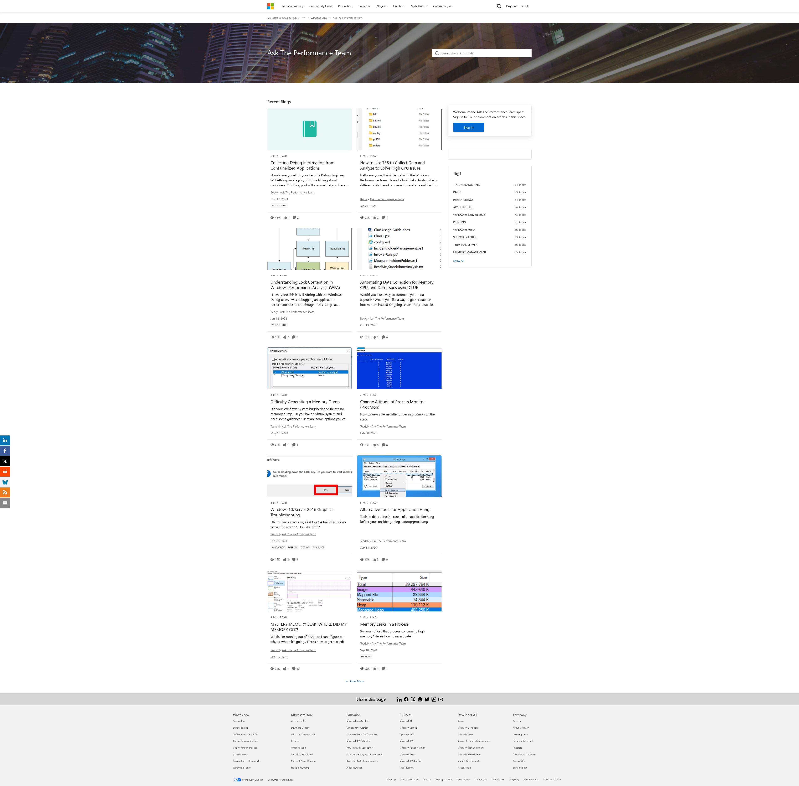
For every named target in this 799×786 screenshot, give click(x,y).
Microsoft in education (357, 721)
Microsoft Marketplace (469, 754)
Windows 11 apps (242, 767)
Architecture (463, 207)
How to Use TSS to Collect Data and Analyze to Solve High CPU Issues (392, 165)
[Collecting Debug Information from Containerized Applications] (309, 129)
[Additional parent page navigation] (303, 18)
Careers (517, 721)
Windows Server (319, 17)
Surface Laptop (240, 727)
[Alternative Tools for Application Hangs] (399, 476)
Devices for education (357, 727)
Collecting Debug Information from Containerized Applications (302, 165)
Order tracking (298, 747)
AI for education (354, 767)
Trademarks (480, 779)
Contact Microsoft (410, 779)
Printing (459, 222)
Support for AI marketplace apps (474, 741)
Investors (517, 747)
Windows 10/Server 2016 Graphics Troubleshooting (301, 512)
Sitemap (391, 779)
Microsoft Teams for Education (361, 734)
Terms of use (463, 779)
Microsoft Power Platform (412, 747)
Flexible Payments (300, 767)
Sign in (469, 127)
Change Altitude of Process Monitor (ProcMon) (392, 404)
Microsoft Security (409, 727)
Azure (460, 721)
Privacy (427, 779)
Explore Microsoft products (246, 760)
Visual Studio (464, 767)
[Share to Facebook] (406, 699)
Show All (458, 261)
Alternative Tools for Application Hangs (395, 509)
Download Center (300, 727)
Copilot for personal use (245, 747)
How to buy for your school (359, 747)
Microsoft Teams (408, 754)
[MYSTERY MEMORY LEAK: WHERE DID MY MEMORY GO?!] (309, 590)
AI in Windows (240, 754)
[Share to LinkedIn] (399, 699)
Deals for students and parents (362, 760)
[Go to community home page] (270, 6)
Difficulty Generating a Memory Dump (305, 401)
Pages (457, 192)
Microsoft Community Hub (282, 17)
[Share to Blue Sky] (427, 699)
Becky (274, 192)
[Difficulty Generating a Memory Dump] (309, 368)
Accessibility (519, 760)
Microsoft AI (406, 721)
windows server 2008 (469, 215)
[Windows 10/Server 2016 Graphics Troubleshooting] (309, 476)
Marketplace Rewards (469, 760)
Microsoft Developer (468, 727)
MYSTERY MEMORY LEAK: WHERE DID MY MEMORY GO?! (308, 626)
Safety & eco (497, 779)
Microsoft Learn (465, 734)
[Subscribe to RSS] (434, 699)
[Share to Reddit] (420, 699)
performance (463, 200)
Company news (520, 734)
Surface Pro (238, 721)
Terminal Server (465, 245)
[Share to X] (413, 699)
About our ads (531, 779)
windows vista (464, 230)
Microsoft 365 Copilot (410, 760)
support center (464, 237)
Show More (356, 681)
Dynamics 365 (407, 734)
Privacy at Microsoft (523, 741)
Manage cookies (444, 779)
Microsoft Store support (303, 734)
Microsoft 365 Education (358, 741)
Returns (295, 741)
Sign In (525, 6)
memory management (469, 252)
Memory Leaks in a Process (384, 624)
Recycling (514, 779)
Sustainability (520, 767)
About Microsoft (521, 727)
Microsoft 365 (406, 741)
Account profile (298, 721)
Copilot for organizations (245, 741)
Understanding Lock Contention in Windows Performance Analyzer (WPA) (305, 284)
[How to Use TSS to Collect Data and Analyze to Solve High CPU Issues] (399, 129)
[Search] (499, 6)
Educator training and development (364, 754)
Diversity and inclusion (524, 754)
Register (511, 6)
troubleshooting (466, 185)
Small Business (407, 767)
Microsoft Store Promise (303, 760)
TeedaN (275, 426)
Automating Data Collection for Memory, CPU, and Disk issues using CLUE (397, 284)
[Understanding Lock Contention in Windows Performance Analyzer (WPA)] (309, 249)
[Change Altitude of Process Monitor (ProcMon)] (399, 368)
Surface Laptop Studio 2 (245, 734)
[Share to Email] (440, 699)
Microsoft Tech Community (471, 747)
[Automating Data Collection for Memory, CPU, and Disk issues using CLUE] (399, 249)
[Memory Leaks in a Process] (399, 590)
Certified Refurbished (302, 754)
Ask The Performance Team (297, 192)
